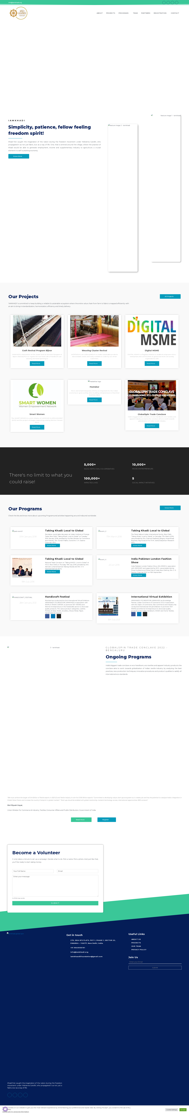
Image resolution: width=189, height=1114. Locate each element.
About (100, 13)
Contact (175, 13)
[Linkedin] (168, 2)
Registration (160, 13)
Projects (110, 13)
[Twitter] (176, 2)
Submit (55, 903)
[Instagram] (172, 2)
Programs (124, 13)
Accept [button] (183, 1109)
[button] (18, 156)
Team (135, 13)
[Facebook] (164, 2)
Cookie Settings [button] (171, 1109)
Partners (145, 13)
